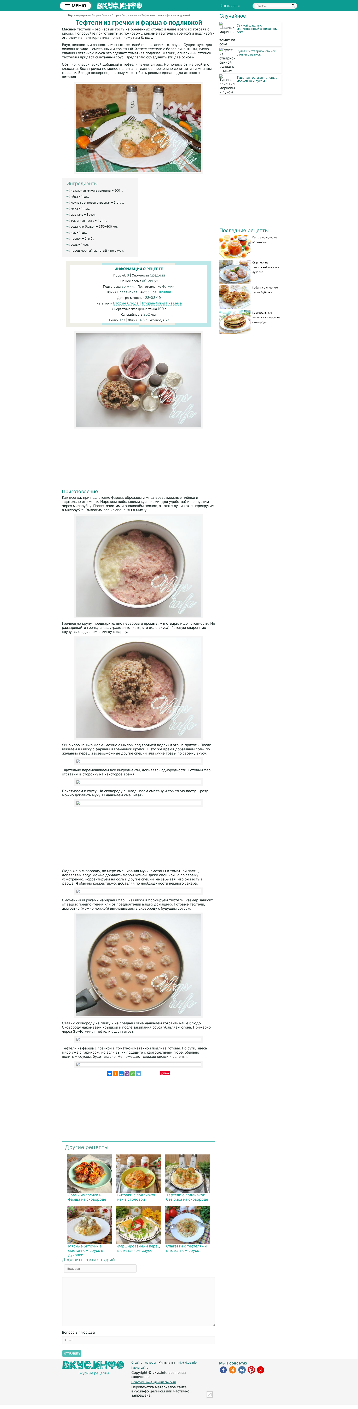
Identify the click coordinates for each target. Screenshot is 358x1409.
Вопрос (78, 1332)
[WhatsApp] (132, 1073)
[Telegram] (138, 1073)
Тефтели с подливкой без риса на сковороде (187, 1197)
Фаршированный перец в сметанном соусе (138, 1248)
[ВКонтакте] (109, 1073)
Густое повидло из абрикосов (264, 240)
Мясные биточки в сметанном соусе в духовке (85, 1250)
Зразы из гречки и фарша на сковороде (87, 1197)
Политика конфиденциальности (153, 1382)
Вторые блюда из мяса (162, 303)
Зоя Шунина (160, 292)
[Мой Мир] (121, 1073)
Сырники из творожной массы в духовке (265, 267)
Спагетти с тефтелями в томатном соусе (186, 1248)
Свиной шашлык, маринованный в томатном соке (257, 28)
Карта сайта (139, 1367)
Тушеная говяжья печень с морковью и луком (257, 79)
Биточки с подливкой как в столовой (136, 1197)
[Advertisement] (138, 460)
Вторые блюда (126, 303)
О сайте (136, 1362)
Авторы (150, 1362)
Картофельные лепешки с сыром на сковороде (266, 317)
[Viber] (127, 1073)
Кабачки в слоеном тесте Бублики (265, 290)
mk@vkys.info (187, 1362)
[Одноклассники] (115, 1073)
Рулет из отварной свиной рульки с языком (256, 52)
